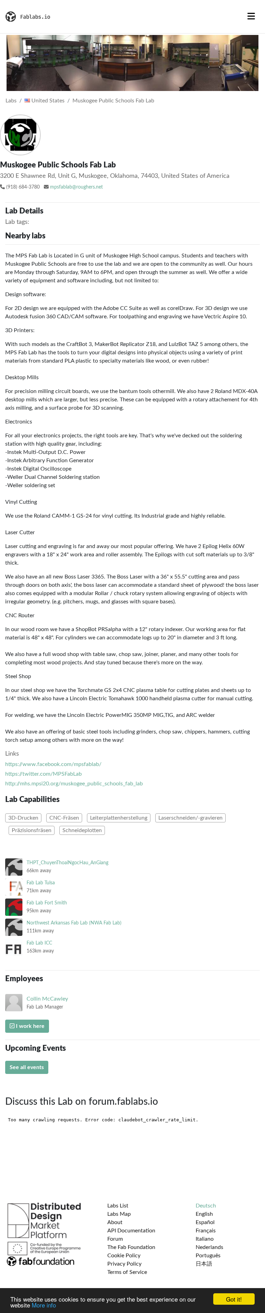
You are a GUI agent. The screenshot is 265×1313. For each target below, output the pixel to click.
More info (44, 1305)
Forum (115, 1239)
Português (208, 1255)
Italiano (205, 1239)
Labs (11, 100)
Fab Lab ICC (39, 943)
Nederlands (209, 1247)
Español (205, 1222)
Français (206, 1230)
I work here (29, 1026)
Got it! (234, 1299)
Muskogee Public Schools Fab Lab (113, 100)
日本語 (204, 1264)
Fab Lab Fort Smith (47, 902)
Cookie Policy (123, 1255)
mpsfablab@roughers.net (76, 187)
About (114, 1222)
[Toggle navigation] (251, 16)
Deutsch (206, 1206)
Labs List (117, 1206)
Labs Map (119, 1214)
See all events (27, 1067)
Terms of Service (127, 1272)
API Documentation (131, 1230)
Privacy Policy (124, 1264)
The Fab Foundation (131, 1247)
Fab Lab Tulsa (41, 882)
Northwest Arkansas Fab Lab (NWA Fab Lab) (74, 923)
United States (47, 100)
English (204, 1214)
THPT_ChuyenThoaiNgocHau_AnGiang (67, 862)
